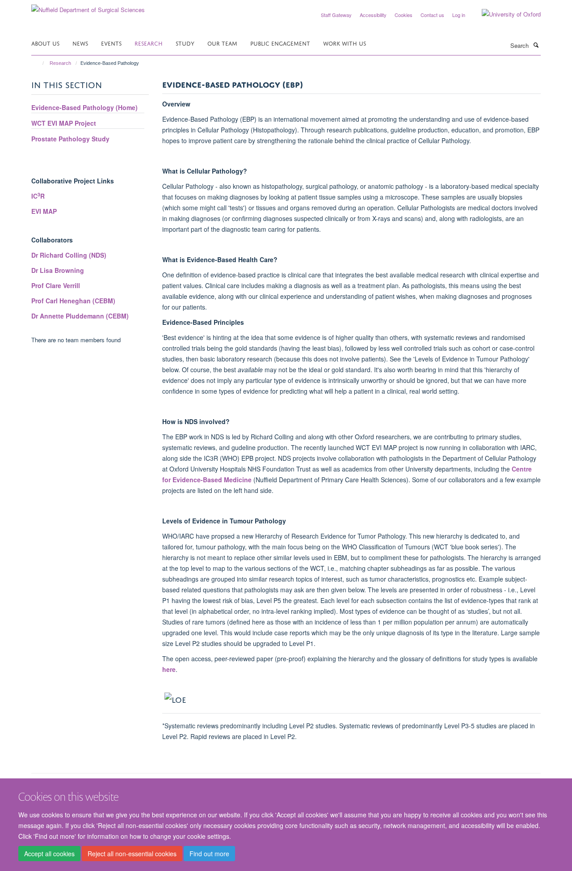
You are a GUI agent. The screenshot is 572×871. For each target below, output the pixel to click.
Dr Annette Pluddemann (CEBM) (80, 315)
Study (185, 42)
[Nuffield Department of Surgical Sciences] (88, 6)
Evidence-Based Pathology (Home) (84, 107)
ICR (38, 195)
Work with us (344, 42)
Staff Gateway (336, 14)
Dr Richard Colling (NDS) (68, 255)
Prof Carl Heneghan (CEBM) (73, 300)
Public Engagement (280, 42)
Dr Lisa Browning (57, 270)
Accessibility (373, 14)
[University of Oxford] (504, 14)
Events (111, 42)
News (80, 42)
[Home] (39, 63)
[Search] (536, 45)
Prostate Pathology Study (70, 138)
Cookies (403, 14)
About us (45, 42)
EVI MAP (44, 211)
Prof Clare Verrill (55, 285)
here (169, 669)
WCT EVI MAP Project (63, 123)
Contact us (432, 14)
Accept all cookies (49, 853)
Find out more (209, 853)
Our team (222, 42)
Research (149, 42)
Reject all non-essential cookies (132, 853)
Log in (458, 14)
